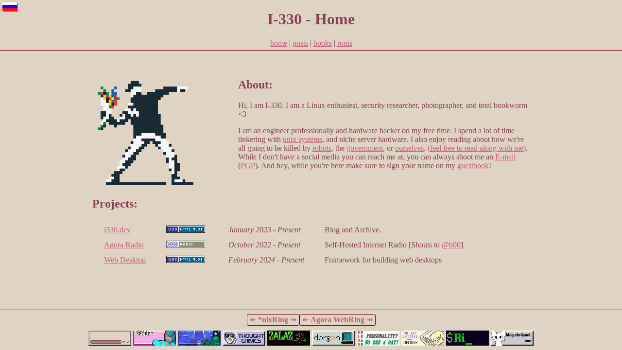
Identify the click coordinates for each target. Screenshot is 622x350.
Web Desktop (125, 260)
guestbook (473, 165)
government (364, 148)
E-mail (505, 157)
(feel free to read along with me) (477, 148)
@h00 (451, 245)
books (322, 43)
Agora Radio (124, 245)
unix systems (302, 139)
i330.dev (117, 230)
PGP (248, 165)
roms (344, 43)
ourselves (409, 148)
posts (300, 43)
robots (321, 148)
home (278, 43)
